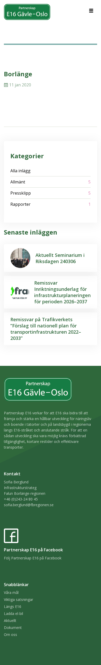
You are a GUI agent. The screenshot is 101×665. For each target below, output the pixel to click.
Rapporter (20, 204)
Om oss (10, 634)
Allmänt (17, 182)
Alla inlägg (20, 171)
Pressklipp (20, 193)
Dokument (13, 627)
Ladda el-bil (13, 613)
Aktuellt (10, 620)
